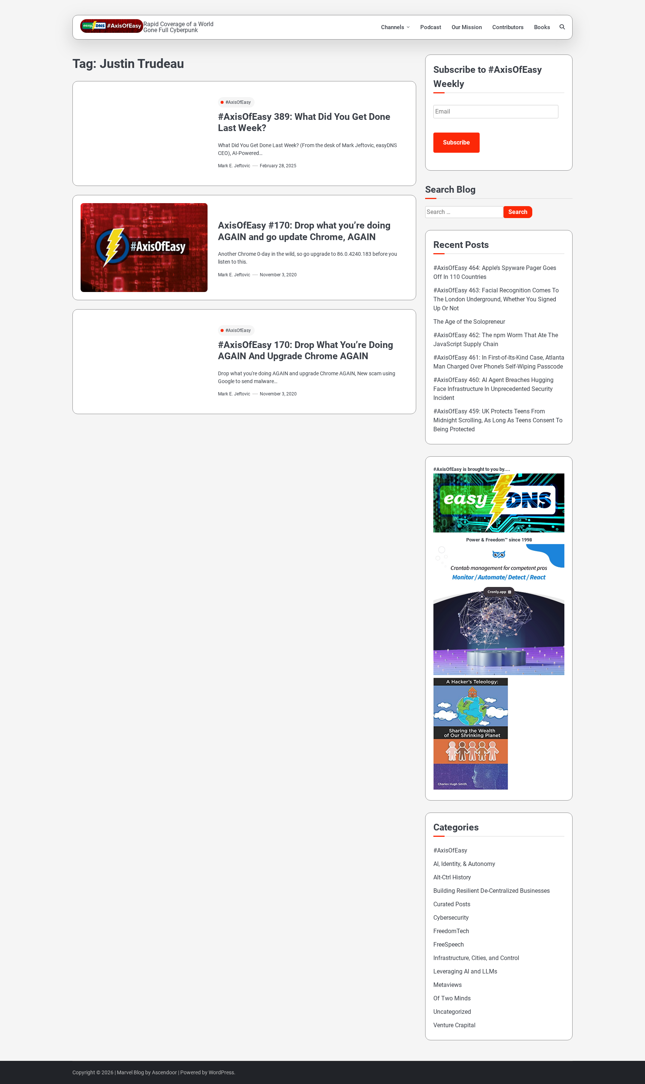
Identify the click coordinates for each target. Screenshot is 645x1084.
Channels (392, 27)
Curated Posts (451, 904)
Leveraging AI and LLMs (465, 971)
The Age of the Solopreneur (469, 321)
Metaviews (447, 984)
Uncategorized (452, 1011)
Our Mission (467, 27)
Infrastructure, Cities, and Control (476, 958)
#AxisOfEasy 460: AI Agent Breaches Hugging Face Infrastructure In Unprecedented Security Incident (493, 388)
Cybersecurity (451, 917)
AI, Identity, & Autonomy (464, 863)
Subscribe (456, 142)
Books (542, 27)
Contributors (508, 27)
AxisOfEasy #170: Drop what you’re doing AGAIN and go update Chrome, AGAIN (304, 231)
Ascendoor (164, 1072)
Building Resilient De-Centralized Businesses (491, 890)
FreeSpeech (448, 944)
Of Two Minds (452, 998)
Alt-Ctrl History (452, 877)
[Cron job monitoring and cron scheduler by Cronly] (498, 673)
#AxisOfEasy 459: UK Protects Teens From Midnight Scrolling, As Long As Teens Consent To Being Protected (498, 420)
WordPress (221, 1072)
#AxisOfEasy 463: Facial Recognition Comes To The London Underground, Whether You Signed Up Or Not (496, 299)
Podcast (430, 27)
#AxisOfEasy (238, 102)
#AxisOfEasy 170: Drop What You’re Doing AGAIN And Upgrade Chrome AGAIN (305, 350)
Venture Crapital (454, 1025)
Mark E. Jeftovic (234, 165)
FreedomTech (451, 931)
